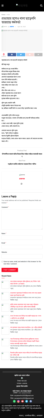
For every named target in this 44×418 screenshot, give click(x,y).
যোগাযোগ (39, 416)
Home (3, 14)
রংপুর (8, 14)
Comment (5, 207)
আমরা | (21, 416)
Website (4, 252)
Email (4, 243)
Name (4, 233)
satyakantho (36, 408)
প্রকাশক (12, 27)
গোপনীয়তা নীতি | (30, 416)
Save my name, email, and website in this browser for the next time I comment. (22, 263)
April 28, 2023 (21, 27)
